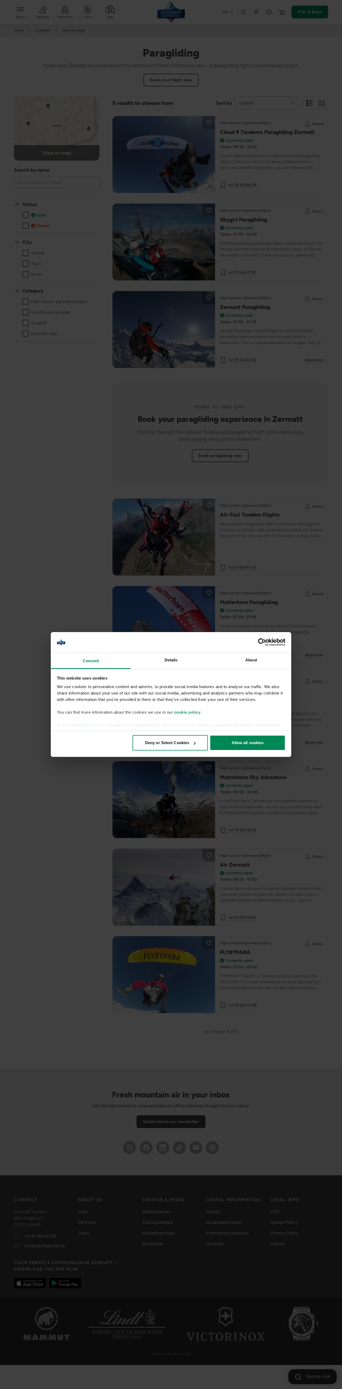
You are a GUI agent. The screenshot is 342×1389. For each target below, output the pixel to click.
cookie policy (187, 712)
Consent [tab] (91, 660)
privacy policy (82, 725)
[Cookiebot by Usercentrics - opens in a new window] (262, 642)
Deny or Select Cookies (167, 742)
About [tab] (251, 660)
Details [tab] (171, 660)
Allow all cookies (248, 742)
